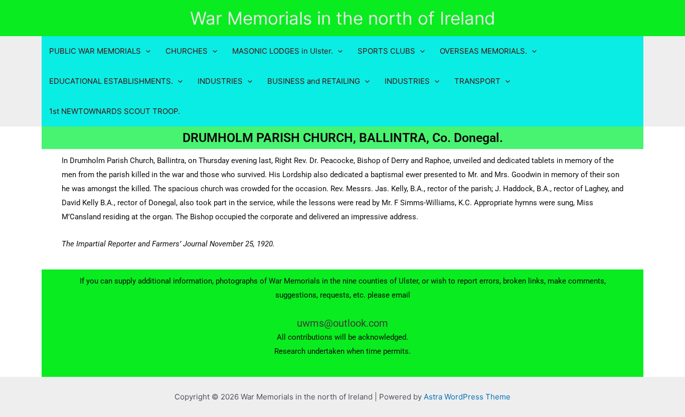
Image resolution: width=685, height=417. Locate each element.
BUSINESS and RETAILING (313, 81)
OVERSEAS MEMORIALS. (483, 51)
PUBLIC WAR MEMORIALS (95, 51)
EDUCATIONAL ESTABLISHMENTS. (111, 81)
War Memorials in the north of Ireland (342, 18)
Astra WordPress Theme (467, 396)
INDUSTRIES (220, 81)
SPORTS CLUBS (386, 51)
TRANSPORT (477, 81)
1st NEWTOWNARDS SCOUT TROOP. (114, 111)
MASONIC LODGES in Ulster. (282, 51)
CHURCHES (186, 51)
